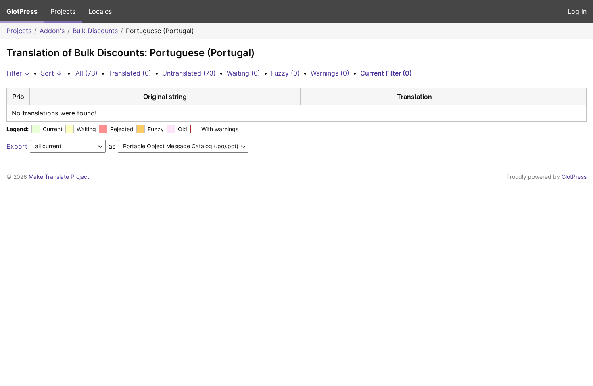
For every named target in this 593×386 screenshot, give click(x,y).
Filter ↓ (18, 73)
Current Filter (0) (386, 73)
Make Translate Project (59, 176)
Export (16, 146)
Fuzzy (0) (285, 73)
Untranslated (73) (189, 73)
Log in (577, 11)
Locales (100, 11)
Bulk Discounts (95, 31)
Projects (62, 11)
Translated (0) (130, 73)
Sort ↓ (51, 73)
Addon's (52, 31)
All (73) (86, 73)
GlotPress (22, 11)
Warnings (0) (330, 73)
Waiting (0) (243, 73)
